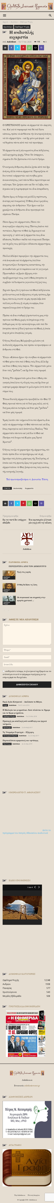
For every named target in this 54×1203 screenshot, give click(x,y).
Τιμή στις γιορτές (24, 572)
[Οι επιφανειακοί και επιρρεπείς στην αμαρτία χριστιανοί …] (9, 600)
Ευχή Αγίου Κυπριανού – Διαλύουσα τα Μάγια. (22, 701)
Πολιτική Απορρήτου (34, 1195)
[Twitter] (17, 47)
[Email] (35, 47)
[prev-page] (4, 610)
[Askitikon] (27, 6)
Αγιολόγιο (14, 22)
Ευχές (5, 705)
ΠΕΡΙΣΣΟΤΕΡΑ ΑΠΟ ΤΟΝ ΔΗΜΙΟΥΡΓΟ (27, 566)
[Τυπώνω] (5, 47)
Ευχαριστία (29, 488)
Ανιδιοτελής (18, 488)
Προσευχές (7, 727)
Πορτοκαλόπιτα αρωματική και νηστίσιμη (20, 740)
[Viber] (41, 47)
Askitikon (11, 41)
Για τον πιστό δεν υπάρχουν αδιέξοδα (14, 521)
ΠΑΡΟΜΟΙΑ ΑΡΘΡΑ (18, 562)
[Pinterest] (23, 47)
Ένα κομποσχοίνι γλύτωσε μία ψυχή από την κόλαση (39, 521)
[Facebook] (11, 47)
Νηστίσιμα (7, 744)
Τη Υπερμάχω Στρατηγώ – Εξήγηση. (18, 732)
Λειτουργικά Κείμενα (10, 736)
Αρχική (5, 22)
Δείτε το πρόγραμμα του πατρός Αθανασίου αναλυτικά (27, 831)
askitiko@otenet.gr (32, 1085)
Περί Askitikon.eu (19, 1195)
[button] (4, 15)
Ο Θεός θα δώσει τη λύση (27, 584)
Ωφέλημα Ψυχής (26, 22)
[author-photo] (27, 545)
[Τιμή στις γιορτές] (9, 575)
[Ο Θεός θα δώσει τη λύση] (9, 587)
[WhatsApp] (29, 47)
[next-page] (8, 610)
